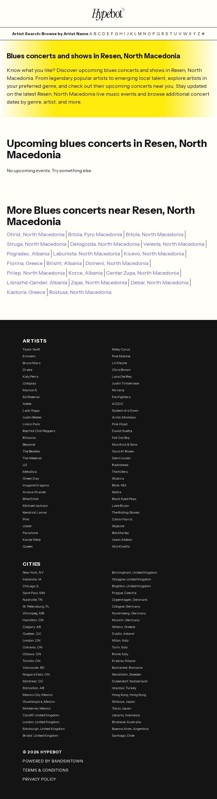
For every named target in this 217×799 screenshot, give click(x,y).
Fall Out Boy (121, 437)
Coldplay (29, 383)
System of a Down (125, 410)
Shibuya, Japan (123, 701)
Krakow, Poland (123, 661)
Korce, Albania (85, 273)
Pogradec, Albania (28, 254)
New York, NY (33, 572)
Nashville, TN (32, 599)
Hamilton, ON (33, 620)
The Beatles (31, 451)
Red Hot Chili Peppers (39, 431)
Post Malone (121, 356)
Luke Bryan (120, 505)
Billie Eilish (31, 499)
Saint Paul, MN (34, 593)
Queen (28, 546)
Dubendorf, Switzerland (129, 681)
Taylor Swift (31, 349)
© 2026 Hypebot (42, 752)
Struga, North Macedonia (36, 244)
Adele (27, 403)
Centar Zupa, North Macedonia (142, 273)
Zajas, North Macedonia (99, 282)
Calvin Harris (122, 519)
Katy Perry (30, 376)
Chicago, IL (31, 586)
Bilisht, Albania (64, 263)
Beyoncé (29, 444)
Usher (27, 526)
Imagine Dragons (36, 485)
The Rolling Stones (125, 512)
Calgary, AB (32, 627)
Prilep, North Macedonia (36, 273)
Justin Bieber (32, 417)
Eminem (29, 356)
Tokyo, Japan (121, 708)
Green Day (31, 478)
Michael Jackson (35, 505)
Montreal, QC (33, 681)
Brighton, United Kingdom (131, 586)
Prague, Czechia (124, 593)
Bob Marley (120, 533)
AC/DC (117, 403)
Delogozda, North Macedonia (105, 244)
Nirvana (118, 390)
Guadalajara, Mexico (39, 701)
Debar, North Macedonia (159, 282)
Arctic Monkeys (124, 417)
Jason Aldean (122, 539)
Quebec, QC (32, 633)
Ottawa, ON (32, 654)
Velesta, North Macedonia (173, 244)
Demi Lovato (121, 458)
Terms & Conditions (46, 770)
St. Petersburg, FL (36, 606)
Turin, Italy (120, 647)
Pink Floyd (119, 424)
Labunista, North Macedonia (86, 254)
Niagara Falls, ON (36, 674)
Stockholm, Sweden (126, 674)
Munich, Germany (126, 620)
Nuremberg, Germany (129, 613)
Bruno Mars (31, 363)
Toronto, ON (31, 661)
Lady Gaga (31, 410)
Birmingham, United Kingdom (134, 572)
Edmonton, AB (33, 688)
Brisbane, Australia (126, 722)
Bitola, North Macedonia (154, 234)
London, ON (31, 640)
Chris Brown (121, 370)
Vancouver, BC (34, 667)
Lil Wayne (119, 363)
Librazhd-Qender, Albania (37, 282)
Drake (27, 370)
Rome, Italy (120, 654)
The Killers (120, 471)
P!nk (26, 519)
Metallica (30, 471)
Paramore (30, 533)
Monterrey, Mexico (37, 708)
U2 (25, 465)
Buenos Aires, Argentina (130, 729)
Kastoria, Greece (26, 292)
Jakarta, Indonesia (126, 715)
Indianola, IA (32, 579)
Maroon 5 (30, 390)
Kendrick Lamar (35, 512)
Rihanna (29, 437)
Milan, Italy (120, 640)
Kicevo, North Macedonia (154, 254)
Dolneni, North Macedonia (116, 263)
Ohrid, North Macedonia (35, 234)
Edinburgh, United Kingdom (44, 729)
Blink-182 (119, 485)
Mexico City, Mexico (38, 695)
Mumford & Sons (124, 444)
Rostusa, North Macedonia (80, 292)
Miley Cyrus (121, 349)
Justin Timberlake (125, 383)
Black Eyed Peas (124, 499)
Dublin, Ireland (123, 633)
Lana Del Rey (122, 376)
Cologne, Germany (126, 606)
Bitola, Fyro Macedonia (95, 234)
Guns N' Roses (123, 451)
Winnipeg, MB (33, 613)
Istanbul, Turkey (124, 688)
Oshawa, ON (32, 647)
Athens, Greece (123, 627)
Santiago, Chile (123, 735)
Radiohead (120, 465)
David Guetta (122, 431)
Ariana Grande (34, 492)
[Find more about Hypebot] (108, 13)
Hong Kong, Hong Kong (129, 695)
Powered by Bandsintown (53, 761)
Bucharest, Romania (127, 667)
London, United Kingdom (41, 722)
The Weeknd (32, 458)
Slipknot (118, 526)
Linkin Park (31, 424)
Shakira (118, 478)
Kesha (116, 492)
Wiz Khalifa (121, 546)
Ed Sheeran (31, 397)
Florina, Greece (25, 263)
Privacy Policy (39, 779)
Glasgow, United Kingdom (131, 579)
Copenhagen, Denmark (129, 599)
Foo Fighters (121, 397)
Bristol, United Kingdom (40, 735)
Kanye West (32, 539)
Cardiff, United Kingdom (41, 715)
